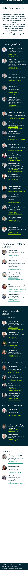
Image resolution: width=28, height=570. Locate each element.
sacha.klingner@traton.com (14, 440)
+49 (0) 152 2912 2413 (13, 255)
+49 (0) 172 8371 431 (12, 67)
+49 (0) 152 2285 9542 (13, 289)
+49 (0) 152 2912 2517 (13, 92)
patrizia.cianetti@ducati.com (14, 399)
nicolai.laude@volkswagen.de (15, 94)
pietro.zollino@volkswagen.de (15, 68)
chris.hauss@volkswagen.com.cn (15, 462)
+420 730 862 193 (12, 337)
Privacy (21, 564)
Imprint (16, 564)
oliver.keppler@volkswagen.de (15, 150)
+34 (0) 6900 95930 (12, 345)
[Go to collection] (23, 3)
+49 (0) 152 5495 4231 (13, 169)
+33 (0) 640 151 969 (12, 388)
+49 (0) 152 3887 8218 (13, 277)
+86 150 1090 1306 (12, 461)
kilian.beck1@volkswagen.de (14, 269)
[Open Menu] (3, 3)
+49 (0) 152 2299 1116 (13, 201)
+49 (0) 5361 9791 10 (12, 212)
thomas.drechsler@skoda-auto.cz (15, 339)
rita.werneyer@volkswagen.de (15, 213)
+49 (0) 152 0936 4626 (13, 126)
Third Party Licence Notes (8, 568)
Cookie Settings (18, 568)
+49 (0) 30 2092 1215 (13, 190)
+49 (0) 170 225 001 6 (13, 439)
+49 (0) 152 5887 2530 (13, 149)
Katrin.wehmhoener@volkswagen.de (16, 181)
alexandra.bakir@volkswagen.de (15, 279)
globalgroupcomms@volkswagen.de (16, 56)
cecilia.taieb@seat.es (13, 347)
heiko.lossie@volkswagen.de (14, 233)
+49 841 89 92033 (12, 371)
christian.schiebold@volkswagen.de (16, 171)
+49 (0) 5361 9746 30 (13, 220)
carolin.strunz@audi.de (13, 372)
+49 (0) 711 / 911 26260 (13, 414)
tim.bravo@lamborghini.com (14, 390)
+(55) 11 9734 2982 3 (12, 482)
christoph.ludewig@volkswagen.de (16, 118)
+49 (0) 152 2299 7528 (13, 117)
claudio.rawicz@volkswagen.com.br (16, 483)
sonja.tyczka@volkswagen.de (15, 160)
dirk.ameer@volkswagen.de (14, 106)
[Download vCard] (23, 48)
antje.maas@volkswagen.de (14, 356)
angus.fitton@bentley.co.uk (16, 380)
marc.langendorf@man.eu (14, 431)
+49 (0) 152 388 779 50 (13, 268)
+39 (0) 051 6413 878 (13, 398)
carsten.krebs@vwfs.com (14, 300)
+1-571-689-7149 (12, 471)
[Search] (25, 2)
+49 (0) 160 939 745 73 (13, 158)
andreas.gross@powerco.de (14, 257)
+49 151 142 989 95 (12, 179)
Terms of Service (5, 566)
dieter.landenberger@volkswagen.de (16, 221)
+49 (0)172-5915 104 (12, 79)
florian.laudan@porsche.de (14, 415)
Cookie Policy (13, 566)
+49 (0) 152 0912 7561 (13, 327)
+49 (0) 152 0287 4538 (13, 429)
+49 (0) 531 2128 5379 (13, 299)
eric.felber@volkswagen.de (14, 80)
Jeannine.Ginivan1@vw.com (14, 472)
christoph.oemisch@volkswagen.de (16, 128)
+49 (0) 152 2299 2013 (13, 232)
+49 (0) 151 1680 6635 (13, 355)
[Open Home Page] (14, 0)
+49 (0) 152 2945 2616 (13, 138)
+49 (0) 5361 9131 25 (12, 54)
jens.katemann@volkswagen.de (15, 329)
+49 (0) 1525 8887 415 (13, 105)
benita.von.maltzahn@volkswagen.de (16, 191)
